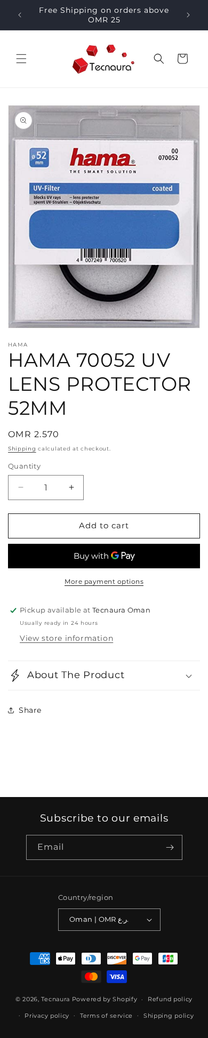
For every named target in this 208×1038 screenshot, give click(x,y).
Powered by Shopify (105, 999)
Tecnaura (55, 999)
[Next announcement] (188, 15)
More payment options (104, 581)
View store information (66, 638)
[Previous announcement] (19, 15)
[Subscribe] (170, 847)
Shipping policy (168, 1015)
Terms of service (106, 1015)
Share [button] (30, 710)
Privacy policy (47, 1015)
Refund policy (170, 999)
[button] (21, 58)
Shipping (22, 448)
